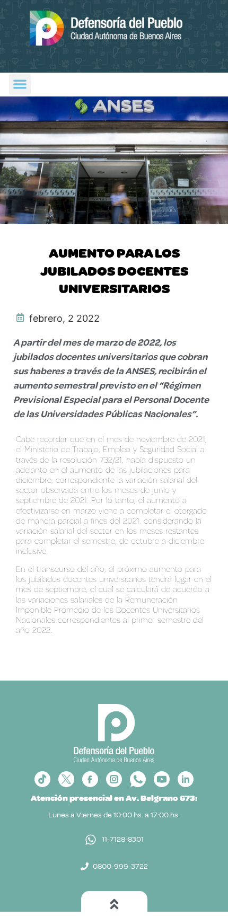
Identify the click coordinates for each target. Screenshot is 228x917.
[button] (20, 84)
